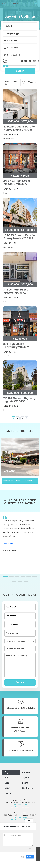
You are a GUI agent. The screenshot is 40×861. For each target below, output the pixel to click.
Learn (7, 793)
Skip (22, 856)
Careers (26, 772)
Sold (6, 782)
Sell (6, 777)
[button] (36, 3)
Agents (26, 777)
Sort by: (25, 81)
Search (20, 70)
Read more (8, 543)
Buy (6, 772)
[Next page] (26, 418)
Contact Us (27, 788)
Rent (7, 788)
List (35, 82)
